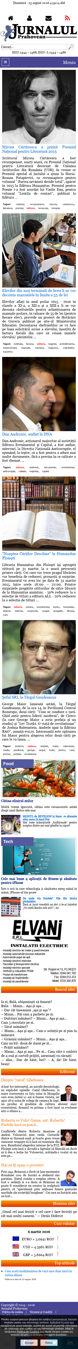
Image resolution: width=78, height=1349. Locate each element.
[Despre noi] (29, 19)
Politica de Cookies (28, 1331)
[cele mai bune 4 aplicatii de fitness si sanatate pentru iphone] (39, 875)
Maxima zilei (64, 1203)
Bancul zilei (65, 989)
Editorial (67, 1071)
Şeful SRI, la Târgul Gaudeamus (29, 697)
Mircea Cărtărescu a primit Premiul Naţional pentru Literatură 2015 (39, 149)
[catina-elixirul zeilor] (39, 797)
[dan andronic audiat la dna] (39, 430)
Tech (8, 841)
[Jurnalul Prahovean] (10, 19)
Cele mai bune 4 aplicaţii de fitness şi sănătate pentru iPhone (39, 881)
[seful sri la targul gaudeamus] (39, 693)
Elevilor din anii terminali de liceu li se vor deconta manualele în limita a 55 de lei (39, 292)
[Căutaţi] (70, 48)
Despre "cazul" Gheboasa (22, 1080)
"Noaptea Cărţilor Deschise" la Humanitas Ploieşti (39, 555)
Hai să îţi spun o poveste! (22, 1165)
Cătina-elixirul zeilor (17, 801)
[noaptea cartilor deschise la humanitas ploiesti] (39, 549)
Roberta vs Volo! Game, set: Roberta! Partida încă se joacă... (33, 1122)
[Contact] (49, 19)
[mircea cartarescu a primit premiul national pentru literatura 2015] (39, 143)
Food (8, 763)
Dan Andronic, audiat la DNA (27, 434)
